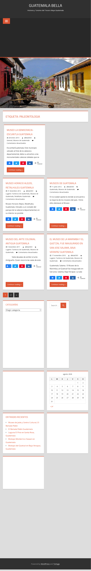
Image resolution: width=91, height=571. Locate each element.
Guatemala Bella (45, 5)
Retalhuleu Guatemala (22, 196)
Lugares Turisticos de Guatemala (17, 194)
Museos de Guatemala (21, 140)
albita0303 (28, 138)
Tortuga (56, 564)
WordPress (45, 564)
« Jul (51, 406)
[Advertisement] (45, 40)
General (9, 140)
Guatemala (54, 189)
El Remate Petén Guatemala (20, 429)
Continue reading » (15, 170)
